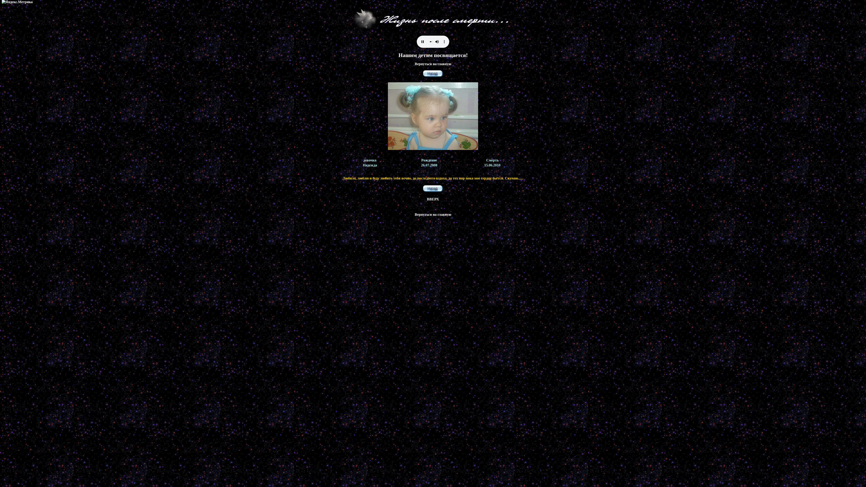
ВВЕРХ (433, 199)
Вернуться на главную (433, 64)
